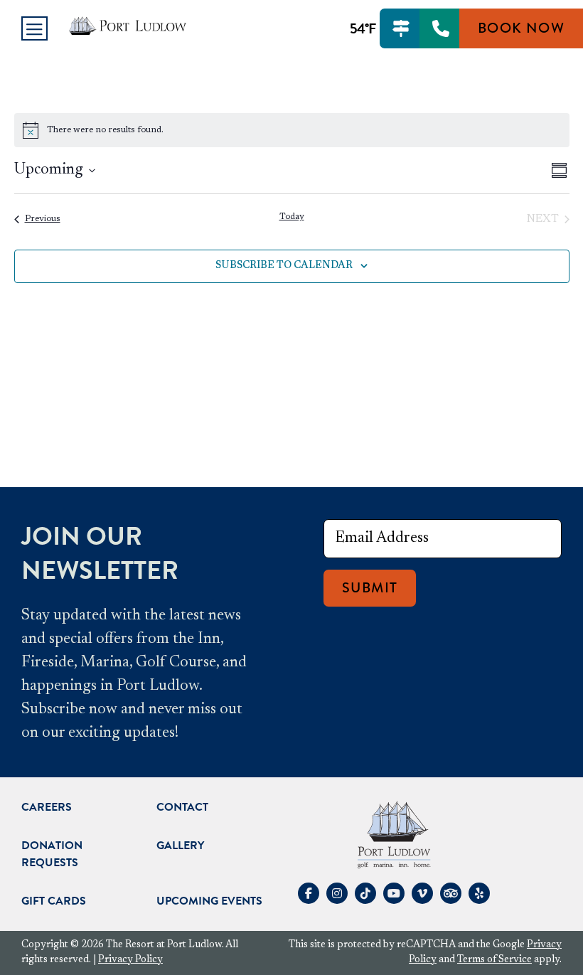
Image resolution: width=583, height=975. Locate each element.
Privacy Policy (130, 960)
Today (291, 217)
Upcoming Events (209, 901)
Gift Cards (53, 901)
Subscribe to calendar (284, 266)
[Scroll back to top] (23, 897)
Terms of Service (494, 960)
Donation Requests (51, 854)
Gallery (180, 845)
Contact (182, 807)
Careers (46, 807)
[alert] (291, 130)
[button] (34, 29)
